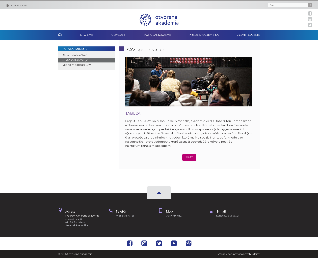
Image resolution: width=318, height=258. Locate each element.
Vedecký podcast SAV (76, 64)
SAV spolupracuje (76, 60)
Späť (189, 157)
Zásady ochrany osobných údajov (239, 254)
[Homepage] (159, 19)
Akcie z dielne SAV (74, 55)
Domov (64, 35)
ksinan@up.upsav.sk (227, 215)
